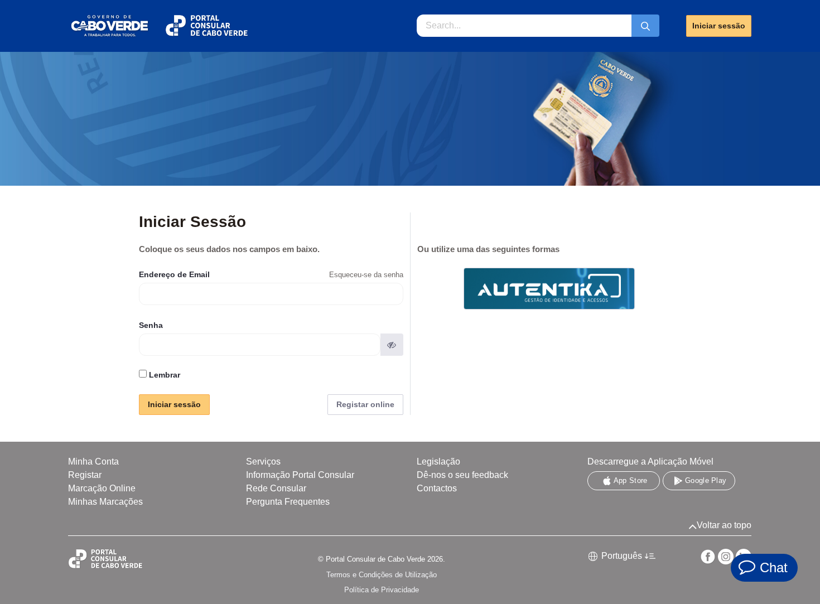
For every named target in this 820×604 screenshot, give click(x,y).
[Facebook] (708, 556)
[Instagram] (726, 556)
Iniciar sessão (718, 25)
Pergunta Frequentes (288, 501)
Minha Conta (93, 461)
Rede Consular (276, 488)
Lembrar (163, 374)
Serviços (263, 461)
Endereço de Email (174, 274)
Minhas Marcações (105, 501)
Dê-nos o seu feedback (462, 475)
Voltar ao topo (724, 525)
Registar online (365, 404)
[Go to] (158, 26)
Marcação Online (102, 488)
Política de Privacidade (381, 590)
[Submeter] (645, 25)
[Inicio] (121, 559)
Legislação (438, 461)
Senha (151, 325)
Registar (85, 475)
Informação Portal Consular (300, 475)
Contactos (437, 488)
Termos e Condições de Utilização (381, 575)
